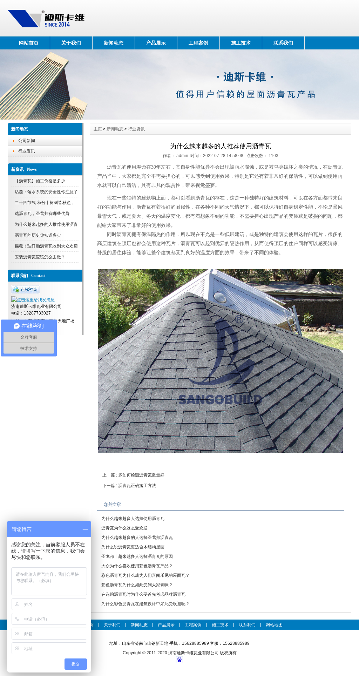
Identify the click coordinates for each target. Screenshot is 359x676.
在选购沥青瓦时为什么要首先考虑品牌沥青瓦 (143, 594)
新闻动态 (113, 43)
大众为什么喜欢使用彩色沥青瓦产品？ (137, 565)
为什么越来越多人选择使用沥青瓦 (132, 518)
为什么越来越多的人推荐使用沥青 (46, 224)
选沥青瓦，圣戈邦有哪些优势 (42, 213)
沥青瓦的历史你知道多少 (38, 235)
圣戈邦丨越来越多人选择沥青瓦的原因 (137, 556)
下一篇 (129, 485)
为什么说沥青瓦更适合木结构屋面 (132, 547)
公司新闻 (26, 140)
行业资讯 (26, 151)
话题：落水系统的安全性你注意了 (46, 191)
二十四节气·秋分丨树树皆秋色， (45, 202)
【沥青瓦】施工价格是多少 (40, 180)
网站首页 (29, 43)
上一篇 (133, 475)
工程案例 (198, 43)
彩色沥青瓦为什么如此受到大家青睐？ (137, 584)
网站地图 (274, 624)
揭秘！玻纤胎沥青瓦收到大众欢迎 (46, 246)
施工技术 (241, 43)
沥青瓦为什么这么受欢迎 (124, 528)
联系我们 (283, 43)
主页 (98, 129)
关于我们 (71, 43)
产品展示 (156, 43)
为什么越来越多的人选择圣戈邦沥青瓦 (137, 537)
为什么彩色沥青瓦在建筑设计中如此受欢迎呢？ (145, 603)
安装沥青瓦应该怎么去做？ (40, 257)
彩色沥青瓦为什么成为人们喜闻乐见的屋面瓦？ (145, 575)
